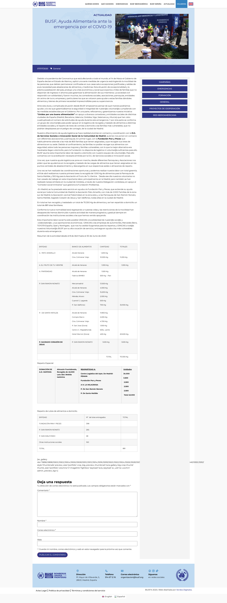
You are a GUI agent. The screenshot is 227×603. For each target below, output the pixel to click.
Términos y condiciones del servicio (88, 591)
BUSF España (155, 4)
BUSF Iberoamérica (139, 4)
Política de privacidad (59, 591)
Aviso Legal (41, 591)
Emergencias (122, 4)
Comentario (43, 490)
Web (39, 540)
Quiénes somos (92, 4)
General (57, 68)
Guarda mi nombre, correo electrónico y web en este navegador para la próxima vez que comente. (85, 549)
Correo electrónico (46, 530)
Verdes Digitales (184, 590)
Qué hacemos (107, 4)
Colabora (181, 4)
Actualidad (169, 4)
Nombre (41, 521)
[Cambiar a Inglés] (190, 4)
